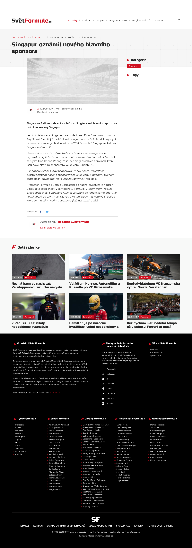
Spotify (110, 403)
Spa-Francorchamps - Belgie (96, 489)
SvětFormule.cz (20, 37)
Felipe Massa (156, 442)
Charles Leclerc (56, 436)
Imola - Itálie (88, 445)
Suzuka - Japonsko (91, 450)
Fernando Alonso (57, 478)
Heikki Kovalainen (158, 451)
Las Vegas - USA (90, 456)
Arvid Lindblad (56, 454)
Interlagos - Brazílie (92, 448)
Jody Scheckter (123, 475)
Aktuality (72, 20)
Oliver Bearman (56, 460)
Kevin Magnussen (158, 460)
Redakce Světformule (47, 112)
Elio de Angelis (157, 433)
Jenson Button (123, 469)
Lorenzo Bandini (158, 454)
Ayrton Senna (123, 454)
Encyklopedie (139, 20)
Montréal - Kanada (91, 474)
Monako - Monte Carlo (93, 471)
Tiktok (109, 388)
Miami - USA (88, 468)
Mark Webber (156, 439)
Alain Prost (121, 451)
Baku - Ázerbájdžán (92, 436)
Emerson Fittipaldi (125, 442)
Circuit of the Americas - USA (96, 425)
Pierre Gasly (54, 451)
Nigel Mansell (123, 481)
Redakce (154, 349)
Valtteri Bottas (55, 486)
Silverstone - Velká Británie (95, 486)
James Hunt (122, 463)
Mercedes (19, 425)
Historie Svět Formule (160, 526)
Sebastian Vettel (124, 457)
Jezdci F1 (86, 20)
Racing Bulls (21, 436)
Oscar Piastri (54, 442)
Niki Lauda (122, 436)
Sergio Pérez (55, 489)
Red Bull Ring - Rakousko (94, 480)
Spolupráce (155, 355)
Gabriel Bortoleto (57, 463)
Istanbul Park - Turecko (93, 503)
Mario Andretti (123, 448)
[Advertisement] (96, 5)
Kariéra (138, 526)
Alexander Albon (56, 472)
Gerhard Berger (157, 431)
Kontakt (38, 526)
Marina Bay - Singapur (93, 462)
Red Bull (19, 433)
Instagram (111, 374)
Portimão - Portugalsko (93, 500)
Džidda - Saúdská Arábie (94, 442)
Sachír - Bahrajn (90, 433)
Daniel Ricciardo (157, 425)
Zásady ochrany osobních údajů (66, 526)
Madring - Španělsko (92, 498)
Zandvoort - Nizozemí (93, 495)
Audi (17, 445)
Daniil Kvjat (155, 448)
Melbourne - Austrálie (93, 465)
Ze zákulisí (157, 20)
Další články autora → (52, 227)
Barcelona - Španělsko (93, 439)
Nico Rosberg (123, 439)
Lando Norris (55, 433)
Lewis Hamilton (56, 431)
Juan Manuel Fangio (126, 445)
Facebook (111, 369)
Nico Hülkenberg (57, 466)
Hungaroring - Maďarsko (94, 453)
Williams (19, 448)
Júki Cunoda (55, 481)
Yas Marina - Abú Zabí (92, 492)
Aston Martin (21, 451)
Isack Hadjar (54, 445)
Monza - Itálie (89, 477)
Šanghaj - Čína (89, 483)
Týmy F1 (100, 20)
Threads (110, 384)
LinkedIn (111, 393)
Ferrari (18, 428)
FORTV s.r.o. (55, 392)
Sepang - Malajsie (91, 506)
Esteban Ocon (55, 475)
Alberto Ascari (123, 466)
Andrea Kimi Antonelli (59, 425)
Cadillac (19, 454)
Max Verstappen (56, 439)
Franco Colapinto (57, 457)
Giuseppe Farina (124, 460)
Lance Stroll (54, 484)
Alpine (18, 439)
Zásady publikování (100, 526)
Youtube (110, 398)
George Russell (56, 428)
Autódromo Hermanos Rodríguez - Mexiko (93, 429)
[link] (179, 20)
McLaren (19, 431)
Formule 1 (37, 37)
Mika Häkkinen (124, 478)
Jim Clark (121, 472)
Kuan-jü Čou (156, 457)
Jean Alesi (155, 428)
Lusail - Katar (89, 459)
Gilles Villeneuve (158, 436)
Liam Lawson (55, 448)
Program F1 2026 (118, 20)
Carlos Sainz (54, 469)
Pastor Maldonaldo (159, 445)
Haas (17, 442)
